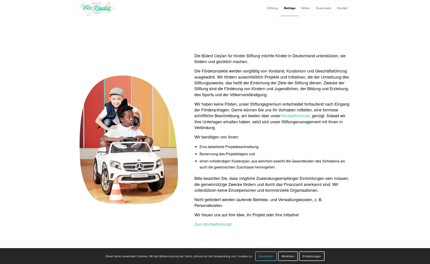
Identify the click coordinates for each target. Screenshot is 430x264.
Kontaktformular (296, 115)
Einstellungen (312, 256)
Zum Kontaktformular (213, 224)
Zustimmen (266, 256)
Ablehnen (288, 256)
